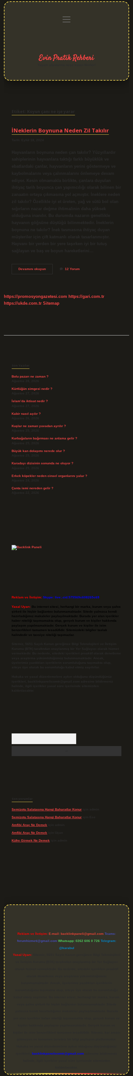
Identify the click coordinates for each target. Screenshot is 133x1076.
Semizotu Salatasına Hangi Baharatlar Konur (47, 809)
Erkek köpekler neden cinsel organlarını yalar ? (49, 476)
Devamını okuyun (35, 270)
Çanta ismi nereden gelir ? (32, 488)
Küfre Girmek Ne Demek (31, 840)
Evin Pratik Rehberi (66, 58)
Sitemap (51, 303)
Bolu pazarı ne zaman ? (30, 376)
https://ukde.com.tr (23, 303)
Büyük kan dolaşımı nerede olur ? (38, 451)
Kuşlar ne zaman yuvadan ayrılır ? (39, 426)
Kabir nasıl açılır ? (26, 413)
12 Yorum (72, 269)
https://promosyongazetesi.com (35, 296)
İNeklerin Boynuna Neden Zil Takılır (60, 130)
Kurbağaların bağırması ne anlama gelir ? (44, 438)
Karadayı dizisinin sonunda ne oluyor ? (42, 463)
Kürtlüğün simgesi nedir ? (32, 389)
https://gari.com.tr (86, 296)
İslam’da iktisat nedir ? (30, 401)
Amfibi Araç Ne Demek (29, 825)
